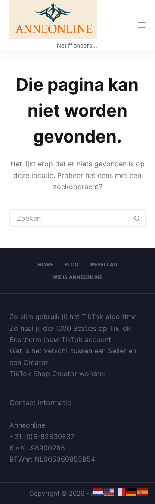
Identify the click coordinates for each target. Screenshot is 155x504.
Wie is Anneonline (77, 277)
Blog (71, 264)
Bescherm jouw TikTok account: (61, 339)
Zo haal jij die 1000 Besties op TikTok (70, 328)
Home (45, 264)
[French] (120, 492)
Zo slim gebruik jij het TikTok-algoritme (73, 316)
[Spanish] (143, 492)
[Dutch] (98, 492)
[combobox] (70, 218)
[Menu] (142, 25)
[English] (109, 492)
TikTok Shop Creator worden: (57, 373)
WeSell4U (103, 264)
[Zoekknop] (137, 218)
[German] (131, 492)
